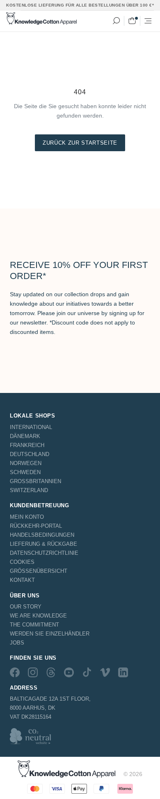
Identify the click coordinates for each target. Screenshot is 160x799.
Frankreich (27, 445)
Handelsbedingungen (42, 535)
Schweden (25, 472)
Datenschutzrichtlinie (44, 553)
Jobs (17, 643)
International (31, 427)
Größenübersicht (38, 571)
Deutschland (29, 454)
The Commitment (34, 625)
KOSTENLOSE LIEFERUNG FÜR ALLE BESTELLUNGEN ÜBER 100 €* (80, 5)
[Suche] (116, 21)
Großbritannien (35, 481)
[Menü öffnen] (148, 21)
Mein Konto (27, 517)
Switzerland (29, 490)
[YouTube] (69, 672)
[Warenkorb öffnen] (132, 21)
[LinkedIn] (123, 672)
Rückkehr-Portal (36, 526)
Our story (25, 607)
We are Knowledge (38, 616)
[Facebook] (15, 672)
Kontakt (22, 580)
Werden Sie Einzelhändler (49, 634)
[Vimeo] (105, 672)
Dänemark (25, 436)
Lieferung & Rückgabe (43, 544)
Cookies (22, 562)
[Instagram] (33, 672)
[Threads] (51, 672)
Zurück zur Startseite (80, 143)
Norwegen (25, 463)
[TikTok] (87, 672)
